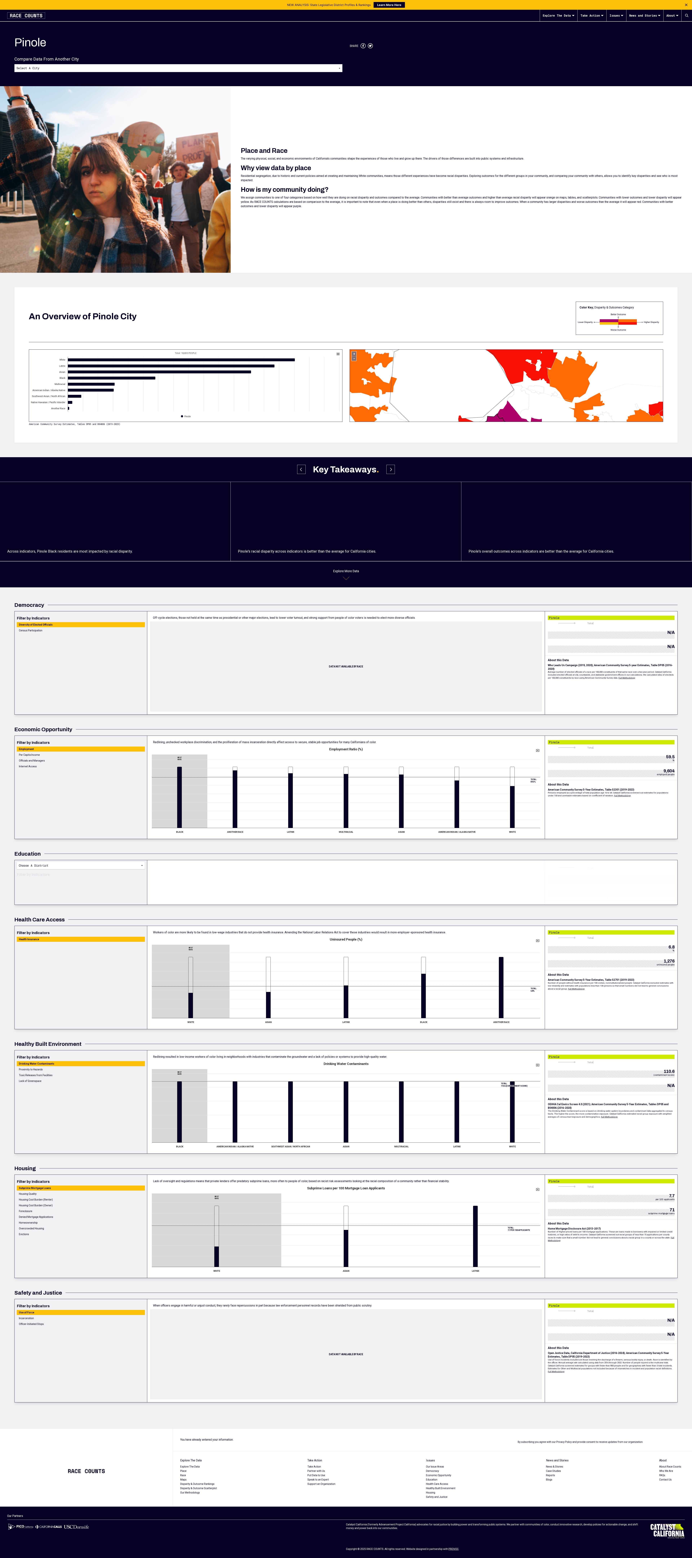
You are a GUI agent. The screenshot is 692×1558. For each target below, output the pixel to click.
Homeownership (28, 1222)
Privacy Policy (564, 1441)
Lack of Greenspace (30, 1081)
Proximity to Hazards (31, 1069)
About (670, 15)
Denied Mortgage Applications (36, 1216)
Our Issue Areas (435, 1466)
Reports (550, 1475)
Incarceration (26, 1318)
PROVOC (454, 1549)
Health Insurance (29, 939)
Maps (183, 1479)
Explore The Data (557, 15)
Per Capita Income (29, 754)
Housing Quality (28, 1193)
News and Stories (643, 15)
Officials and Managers (32, 760)
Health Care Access (437, 1483)
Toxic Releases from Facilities (35, 1075)
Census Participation (30, 630)
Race (183, 1475)
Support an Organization (321, 1483)
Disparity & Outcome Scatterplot (198, 1488)
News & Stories (554, 1466)
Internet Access (28, 766)
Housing (430, 1492)
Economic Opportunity (438, 1475)
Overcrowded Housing (31, 1228)
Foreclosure (25, 1211)
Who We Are (666, 1470)
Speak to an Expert (318, 1479)
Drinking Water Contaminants (36, 1063)
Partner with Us (316, 1470)
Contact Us (665, 1479)
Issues (614, 15)
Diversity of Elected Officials (36, 624)
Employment (26, 749)
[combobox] (178, 68)
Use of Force (26, 1312)
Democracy (432, 1470)
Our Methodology (190, 1492)
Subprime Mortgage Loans (35, 1188)
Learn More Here (389, 5)
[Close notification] (686, 5)
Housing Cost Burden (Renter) (36, 1199)
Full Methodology (626, 678)
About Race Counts (670, 1466)
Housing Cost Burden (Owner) (36, 1205)
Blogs (549, 1479)
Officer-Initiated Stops (31, 1324)
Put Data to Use (316, 1475)
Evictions (24, 1234)
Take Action (590, 15)
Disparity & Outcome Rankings (197, 1483)
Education (431, 1479)
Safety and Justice (436, 1496)
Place (183, 1470)
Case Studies (553, 1470)
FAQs (662, 1475)
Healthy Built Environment (440, 1488)
